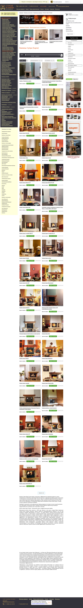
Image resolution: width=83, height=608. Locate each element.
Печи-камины (5, 96)
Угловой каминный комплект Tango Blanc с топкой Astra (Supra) (52, 72)
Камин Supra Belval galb (25, 197)
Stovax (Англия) (4, 133)
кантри (69, 48)
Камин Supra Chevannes (47, 424)
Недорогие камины (6, 80)
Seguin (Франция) (5, 200)
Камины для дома (28, 12)
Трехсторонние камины (7, 71)
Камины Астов (5, 20)
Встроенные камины (6, 69)
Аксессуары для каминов (7, 116)
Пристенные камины (6, 65)
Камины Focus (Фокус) (7, 38)
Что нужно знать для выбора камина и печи (73, 23)
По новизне (47, 50)
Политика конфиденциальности (8, 601)
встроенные (70, 61)
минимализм (70, 49)
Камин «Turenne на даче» (25, 71)
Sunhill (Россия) (4, 203)
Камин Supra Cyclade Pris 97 (48, 223)
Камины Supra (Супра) (7, 51)
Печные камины (5, 100)
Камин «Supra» (52, 31)
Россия (3, 171)
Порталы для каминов (7, 94)
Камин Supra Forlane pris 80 (48, 123)
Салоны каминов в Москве (63, 6)
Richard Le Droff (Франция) (6, 202)
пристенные (70, 56)
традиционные (71, 44)
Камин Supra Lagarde (24, 373)
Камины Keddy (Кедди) (7, 39)
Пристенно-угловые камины (8, 68)
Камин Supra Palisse (24, 348)
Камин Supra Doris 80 (24, 273)
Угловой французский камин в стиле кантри (30, 324)
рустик (69, 51)
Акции (27, 9)
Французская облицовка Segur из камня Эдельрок (29, 98)
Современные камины (7, 123)
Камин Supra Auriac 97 (47, 449)
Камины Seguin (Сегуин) (7, 47)
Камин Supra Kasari (46, 97)
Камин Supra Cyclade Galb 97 (26, 223)
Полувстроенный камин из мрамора (41, 31)
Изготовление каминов (7, 125)
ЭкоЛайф (3, 189)
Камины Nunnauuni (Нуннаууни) (9, 40)
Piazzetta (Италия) (5, 149)
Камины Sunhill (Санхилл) (8, 49)
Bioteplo (3, 185)
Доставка (47, 9)
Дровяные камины (6, 18)
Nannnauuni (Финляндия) (6, 155)
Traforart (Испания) (5, 137)
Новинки (4, 120)
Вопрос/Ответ (69, 29)
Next (64, 32)
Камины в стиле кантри (7, 121)
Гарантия (52, 9)
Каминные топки (5, 79)
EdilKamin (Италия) (5, 146)
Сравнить (60, 50)
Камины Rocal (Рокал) (7, 56)
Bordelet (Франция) (5, 138)
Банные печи (5, 97)
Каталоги (68, 25)
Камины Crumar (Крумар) (8, 53)
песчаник (70, 68)
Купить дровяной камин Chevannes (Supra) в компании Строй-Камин (30, 399)
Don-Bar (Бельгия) (5, 141)
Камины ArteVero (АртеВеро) (8, 26)
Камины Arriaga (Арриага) (8, 24)
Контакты (57, 9)
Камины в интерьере (6, 83)
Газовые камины (5, 73)
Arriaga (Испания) (5, 167)
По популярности (34, 50)
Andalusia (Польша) (5, 204)
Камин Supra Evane (46, 148)
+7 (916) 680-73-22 (23, 604)
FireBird (3, 192)
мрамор (69, 70)
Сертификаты (68, 27)
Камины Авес (5, 19)
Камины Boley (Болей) (7, 28)
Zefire (3, 188)
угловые (69, 60)
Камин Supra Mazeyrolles (47, 373)
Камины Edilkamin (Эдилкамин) (9, 36)
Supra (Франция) (5, 199)
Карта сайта (5, 600)
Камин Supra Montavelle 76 (26, 474)
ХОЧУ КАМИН (43, 6)
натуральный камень (72, 72)
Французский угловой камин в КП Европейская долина (50, 298)
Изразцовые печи (6, 98)
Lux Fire (3, 195)
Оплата (42, 9)
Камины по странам (6, 90)
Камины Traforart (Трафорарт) (9, 52)
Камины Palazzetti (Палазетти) (9, 41)
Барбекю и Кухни (6, 107)
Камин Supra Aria (46, 324)
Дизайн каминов (6, 124)
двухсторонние (71, 63)
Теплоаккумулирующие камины (9, 74)
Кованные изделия (6, 112)
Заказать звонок (52, 6)
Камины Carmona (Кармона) (8, 34)
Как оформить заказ (70, 20)
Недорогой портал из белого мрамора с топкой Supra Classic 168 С (26, 32)
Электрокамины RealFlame (6, 181)
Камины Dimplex (5, 180)
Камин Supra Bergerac (25, 298)
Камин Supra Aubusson (47, 348)
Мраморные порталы (7, 85)
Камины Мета (5, 60)
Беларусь (3, 170)
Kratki (3, 187)
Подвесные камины (6, 64)
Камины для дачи (6, 84)
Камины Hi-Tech (5, 76)
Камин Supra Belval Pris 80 (48, 173)
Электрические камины (7, 109)
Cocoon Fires (4, 194)
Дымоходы (4, 104)
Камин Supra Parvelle (24, 123)
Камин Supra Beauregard (47, 273)
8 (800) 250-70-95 (23, 6)
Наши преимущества (34, 9)
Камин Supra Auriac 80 (25, 424)
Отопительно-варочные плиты (9, 102)
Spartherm (3, 191)
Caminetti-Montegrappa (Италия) (7, 145)
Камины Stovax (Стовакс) (8, 48)
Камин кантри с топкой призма (49, 398)
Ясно (49, 602)
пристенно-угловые (71, 58)
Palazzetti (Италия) (5, 147)
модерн (69, 46)
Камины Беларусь (6, 22)
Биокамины (4, 111)
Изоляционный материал (8, 114)
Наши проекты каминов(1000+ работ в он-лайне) (9, 14)
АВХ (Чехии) (4, 163)
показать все (41, 483)
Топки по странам (6, 92)
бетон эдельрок (71, 67)
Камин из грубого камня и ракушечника (29, 449)
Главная (21, 12)
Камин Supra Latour (46, 248)
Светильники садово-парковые (9, 117)
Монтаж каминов (20, 9)
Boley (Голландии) (5, 176)
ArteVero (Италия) (5, 173)
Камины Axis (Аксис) (7, 27)
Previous (18, 32)
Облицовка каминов (6, 88)
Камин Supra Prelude (24, 248)
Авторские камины (6, 81)
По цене (21, 50)
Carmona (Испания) (5, 168)
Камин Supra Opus (24, 148)
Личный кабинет (69, 31)
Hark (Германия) (5, 154)
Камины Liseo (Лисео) (7, 59)
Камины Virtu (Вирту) (7, 57)
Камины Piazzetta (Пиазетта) (8, 43)
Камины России (6, 23)
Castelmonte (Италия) (5, 159)
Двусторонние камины (7, 70)
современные (70, 53)
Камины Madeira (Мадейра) (8, 55)
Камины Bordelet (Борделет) (8, 30)
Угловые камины (5, 66)
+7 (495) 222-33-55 (33, 6)
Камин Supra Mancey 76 (25, 173)
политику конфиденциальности (38, 603)
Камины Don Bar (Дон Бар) (8, 35)
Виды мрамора (5, 86)
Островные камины (6, 62)
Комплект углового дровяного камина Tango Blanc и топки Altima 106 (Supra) (52, 198)
